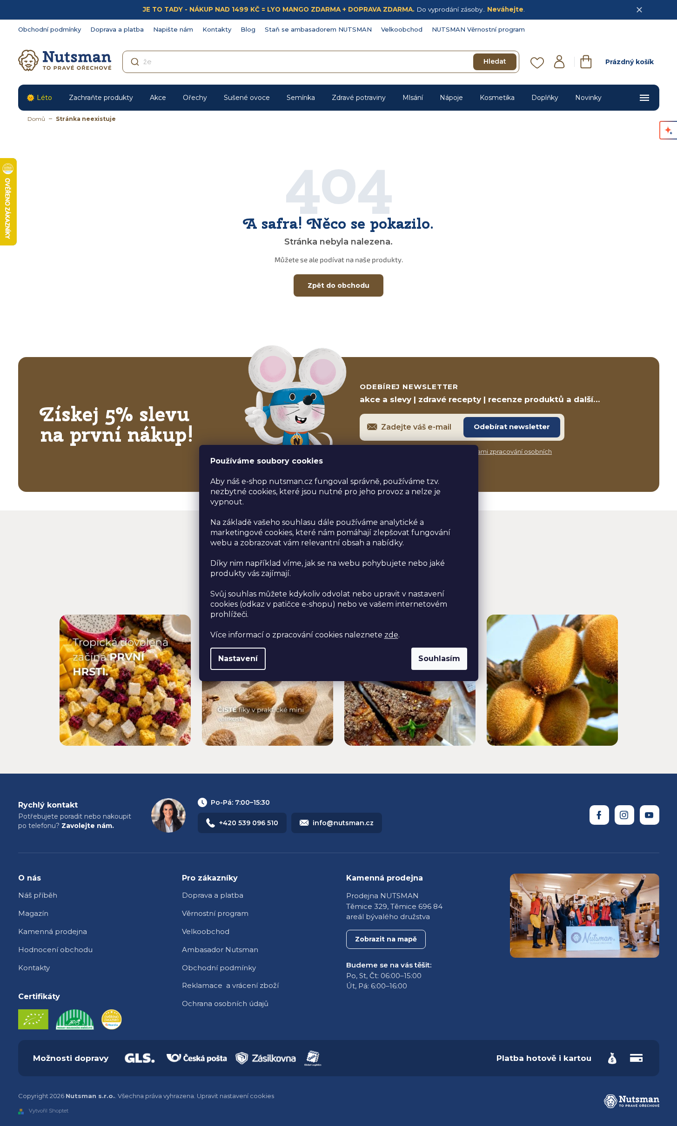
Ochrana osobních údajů (225, 1003)
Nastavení (238, 658)
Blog (248, 29)
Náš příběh (37, 895)
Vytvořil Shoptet (48, 1111)
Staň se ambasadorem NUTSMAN (318, 29)
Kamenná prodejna (52, 931)
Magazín (33, 913)
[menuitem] (39, 98)
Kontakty (216, 29)
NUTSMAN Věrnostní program (478, 29)
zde (391, 634)
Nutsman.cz (599, 815)
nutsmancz (624, 815)
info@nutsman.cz (343, 823)
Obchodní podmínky (49, 29)
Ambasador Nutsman (220, 949)
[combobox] (320, 62)
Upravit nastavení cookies (235, 1096)
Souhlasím (439, 658)
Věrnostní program (215, 913)
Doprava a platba (117, 29)
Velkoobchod (401, 29)
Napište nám (173, 29)
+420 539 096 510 (248, 823)
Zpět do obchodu (338, 285)
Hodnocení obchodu (55, 949)
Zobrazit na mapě (386, 939)
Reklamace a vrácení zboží (230, 985)
